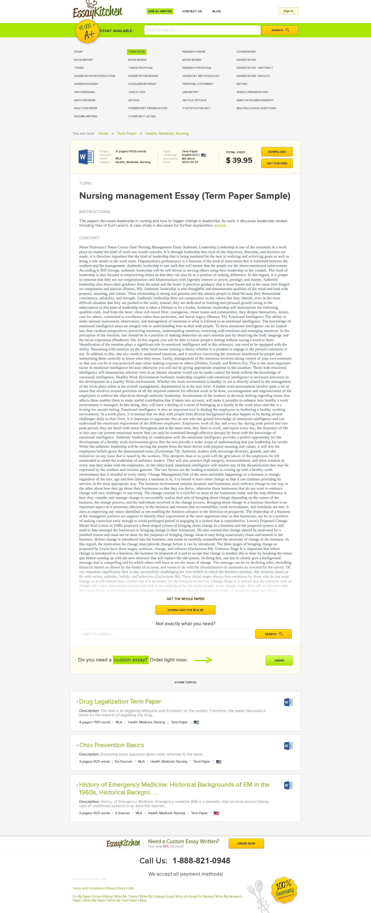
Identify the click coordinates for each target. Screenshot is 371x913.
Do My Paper (82, 896)
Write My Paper (94, 900)
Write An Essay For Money (194, 896)
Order (279, 660)
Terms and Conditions (88, 888)
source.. (220, 225)
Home (103, 133)
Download (277, 152)
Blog (143, 900)
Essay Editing (102, 896)
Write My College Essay (156, 896)
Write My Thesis (125, 896)
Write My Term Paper (123, 900)
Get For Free (277, 163)
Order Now (246, 843)
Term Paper (127, 133)
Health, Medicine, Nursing (167, 133)
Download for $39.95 (186, 610)
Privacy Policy (115, 888)
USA (131, 888)
